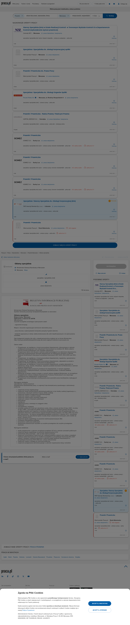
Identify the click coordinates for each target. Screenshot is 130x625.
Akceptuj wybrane (100, 610)
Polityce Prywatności (28, 610)
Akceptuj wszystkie (99, 603)
